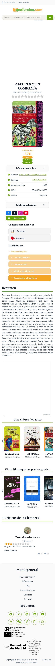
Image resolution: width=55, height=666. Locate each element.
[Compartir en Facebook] (8, 213)
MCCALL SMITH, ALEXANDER (27, 92)
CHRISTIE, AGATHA (12, 506)
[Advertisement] (27, 52)
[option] (12, 442)
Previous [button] (2, 441)
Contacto (27, 599)
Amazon (20, 231)
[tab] (27, 168)
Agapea (20, 238)
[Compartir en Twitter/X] (14, 213)
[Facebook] (11, 614)
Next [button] (52, 441)
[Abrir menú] (50, 17)
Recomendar (18, 218)
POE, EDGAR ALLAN (32, 507)
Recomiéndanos (27, 590)
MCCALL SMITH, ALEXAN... (12, 457)
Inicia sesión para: (19, 252)
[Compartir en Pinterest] (25, 213)
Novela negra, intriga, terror (32, 175)
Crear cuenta (23, 2)
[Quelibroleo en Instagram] (20, 213)
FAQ (27, 586)
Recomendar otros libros (25, 278)
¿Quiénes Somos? (27, 577)
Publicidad (27, 595)
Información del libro (26, 168)
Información (27, 581)
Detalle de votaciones (26, 205)
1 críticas (28, 162)
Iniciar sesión (9, 2)
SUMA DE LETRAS (39, 180)
